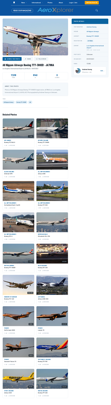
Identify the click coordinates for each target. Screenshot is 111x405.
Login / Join (73, 2)
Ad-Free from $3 (91, 2)
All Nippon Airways (9, 102)
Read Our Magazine (22, 10)
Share (28, 59)
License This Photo (12, 59)
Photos (50, 2)
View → (102, 70)
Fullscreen (41, 59)
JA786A (90, 41)
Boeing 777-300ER (21, 102)
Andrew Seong (91, 27)
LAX (30, 102)
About (61, 2)
